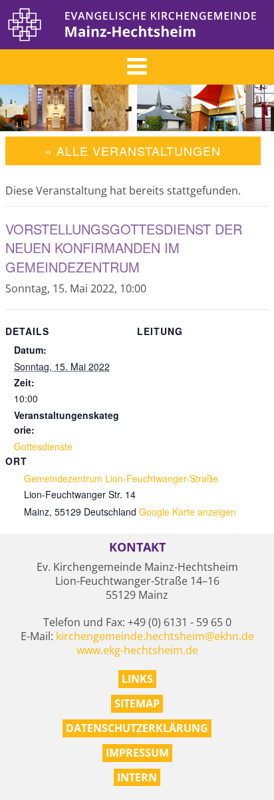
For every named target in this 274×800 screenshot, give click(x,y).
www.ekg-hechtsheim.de (137, 650)
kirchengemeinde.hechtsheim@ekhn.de (155, 636)
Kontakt (137, 547)
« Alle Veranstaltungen (133, 150)
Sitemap (137, 703)
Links (137, 678)
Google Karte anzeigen (187, 511)
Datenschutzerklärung (137, 728)
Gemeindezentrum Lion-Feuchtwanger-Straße (121, 478)
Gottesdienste (43, 446)
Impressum (137, 752)
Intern (137, 777)
